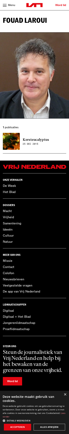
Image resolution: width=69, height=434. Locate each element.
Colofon (8, 273)
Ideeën (8, 229)
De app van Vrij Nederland (21, 291)
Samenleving (12, 223)
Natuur (8, 242)
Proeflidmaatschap (16, 329)
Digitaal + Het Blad (17, 317)
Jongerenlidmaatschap (19, 323)
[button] (34, 420)
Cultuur (8, 235)
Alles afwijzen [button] (49, 427)
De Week (9, 186)
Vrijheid (8, 217)
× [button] (65, 394)
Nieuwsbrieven (13, 279)
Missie (7, 261)
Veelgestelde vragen (17, 285)
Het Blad (9, 192)
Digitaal (8, 311)
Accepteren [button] (17, 427)
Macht (7, 211)
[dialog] (34, 412)
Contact (8, 267)
